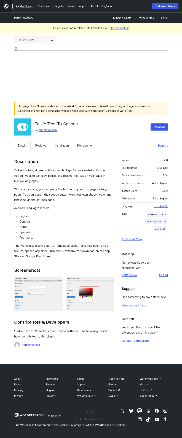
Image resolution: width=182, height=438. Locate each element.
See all (163, 275)
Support (162, 145)
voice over (160, 229)
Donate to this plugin (135, 340)
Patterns (51, 395)
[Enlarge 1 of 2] (58, 281)
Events (112, 384)
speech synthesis (157, 214)
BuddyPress (148, 395)
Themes (50, 384)
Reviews (40, 145)
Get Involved (116, 378)
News (17, 384)
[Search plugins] (51, 40)
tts (165, 221)
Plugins (50, 390)
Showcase (52, 378)
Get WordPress (165, 6)
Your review (129, 275)
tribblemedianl (48, 130)
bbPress (146, 390)
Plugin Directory (23, 17)
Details (22, 145)
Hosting (18, 390)
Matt (144, 384)
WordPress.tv (86, 395)
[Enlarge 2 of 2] (109, 281)
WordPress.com (150, 378)
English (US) (161, 206)
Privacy (18, 395)
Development (86, 145)
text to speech (153, 221)
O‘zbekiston (54, 415)
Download (159, 126)
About (17, 378)
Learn (80, 378)
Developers (84, 390)
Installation (62, 145)
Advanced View (132, 239)
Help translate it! (119, 27)
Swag (113, 395)
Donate (114, 390)
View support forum (134, 305)
